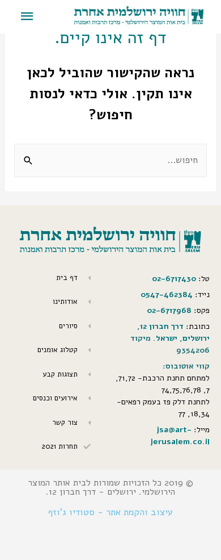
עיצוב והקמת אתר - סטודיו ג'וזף (110, 512)
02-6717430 (174, 278)
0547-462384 (167, 294)
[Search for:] (110, 159)
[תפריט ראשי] (27, 17)
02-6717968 (169, 310)
